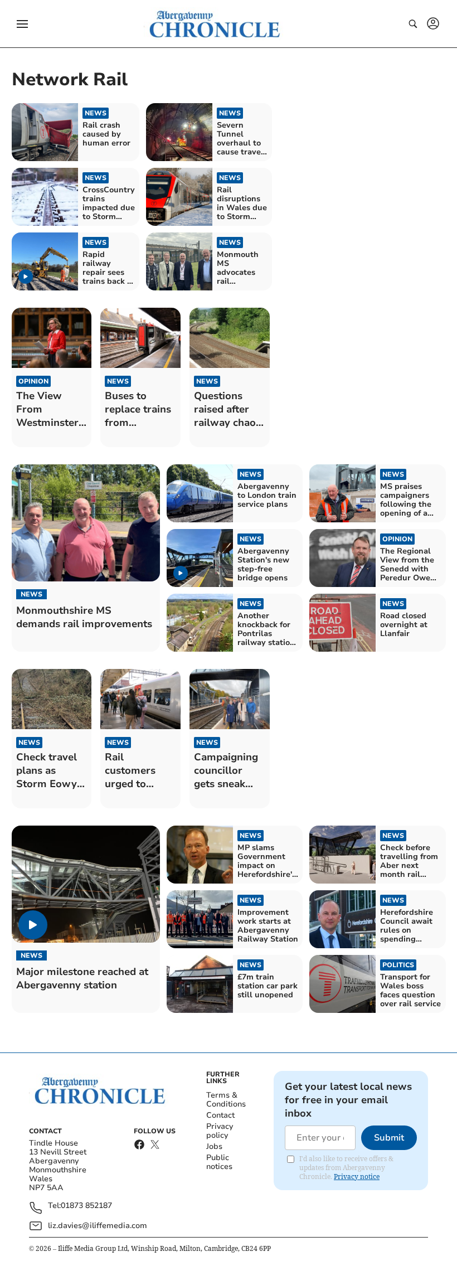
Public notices (219, 1162)
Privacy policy (219, 1131)
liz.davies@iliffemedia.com (97, 1225)
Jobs (214, 1146)
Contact (220, 1115)
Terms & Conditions (226, 1099)
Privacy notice (357, 1176)
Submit (389, 1138)
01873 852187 (86, 1206)
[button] (22, 24)
